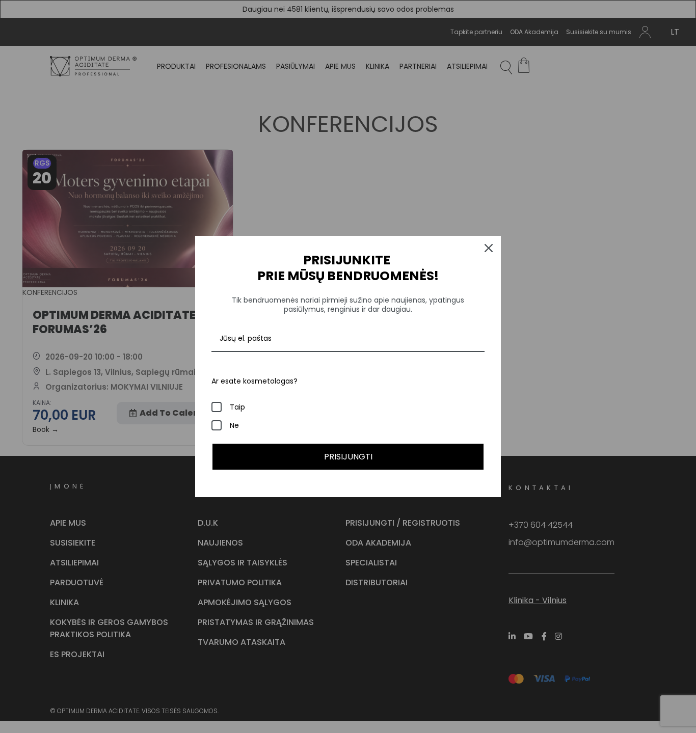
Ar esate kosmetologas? (254, 381)
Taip (237, 407)
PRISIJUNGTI (348, 457)
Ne (234, 425)
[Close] (488, 248)
